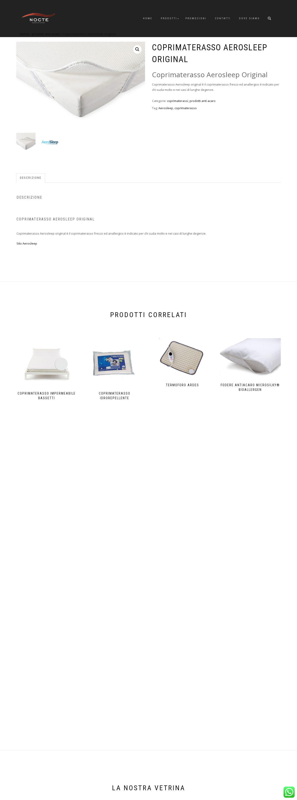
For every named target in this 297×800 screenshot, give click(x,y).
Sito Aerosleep (26, 243)
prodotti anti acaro (203, 101)
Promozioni (196, 18)
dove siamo (249, 18)
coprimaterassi (177, 101)
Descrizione (30, 177)
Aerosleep (165, 108)
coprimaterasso (185, 108)
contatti (223, 18)
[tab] (30, 178)
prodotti (169, 18)
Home (147, 18)
